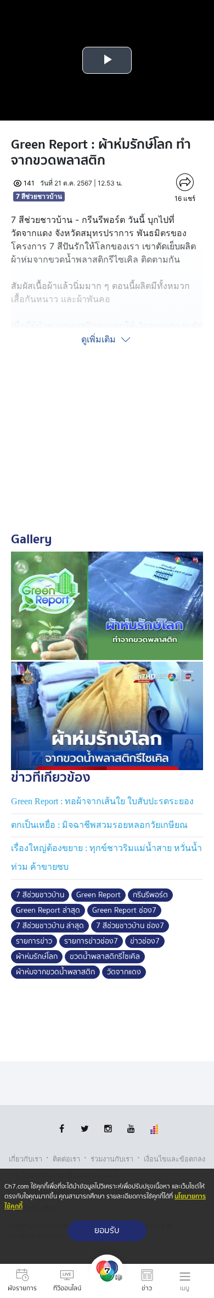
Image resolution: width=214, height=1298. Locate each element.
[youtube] (130, 1128)
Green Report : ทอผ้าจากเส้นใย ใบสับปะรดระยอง (102, 801)
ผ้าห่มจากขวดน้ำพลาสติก (55, 972)
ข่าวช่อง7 (145, 941)
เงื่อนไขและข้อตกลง (174, 1159)
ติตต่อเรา (66, 1159)
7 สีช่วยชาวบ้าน (39, 196)
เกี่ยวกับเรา (25, 1159)
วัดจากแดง (124, 972)
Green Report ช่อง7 (124, 910)
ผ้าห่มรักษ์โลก (37, 956)
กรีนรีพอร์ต (150, 895)
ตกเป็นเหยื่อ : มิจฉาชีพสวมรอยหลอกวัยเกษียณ (99, 825)
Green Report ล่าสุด (48, 910)
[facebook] (61, 1128)
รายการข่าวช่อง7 (91, 941)
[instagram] (107, 1128)
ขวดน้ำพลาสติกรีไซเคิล (105, 956)
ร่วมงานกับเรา (112, 1159)
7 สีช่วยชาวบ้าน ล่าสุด (50, 925)
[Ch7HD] (107, 1281)
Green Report (98, 895)
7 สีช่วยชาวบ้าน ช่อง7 (130, 925)
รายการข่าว (34, 941)
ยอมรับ (107, 1230)
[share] (185, 182)
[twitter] (84, 1128)
